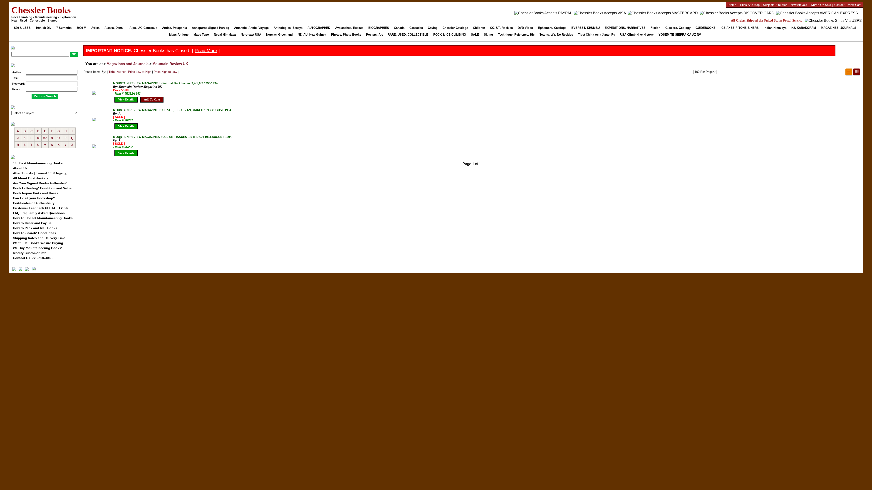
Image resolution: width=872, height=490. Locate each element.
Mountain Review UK (170, 64)
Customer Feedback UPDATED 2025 (40, 208)
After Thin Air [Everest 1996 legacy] (40, 173)
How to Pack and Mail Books (35, 228)
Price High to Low (165, 72)
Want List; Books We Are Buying (38, 243)
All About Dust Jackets (30, 178)
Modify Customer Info (30, 253)
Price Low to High (139, 72)
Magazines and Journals (128, 64)
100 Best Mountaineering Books (38, 163)
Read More (206, 50)
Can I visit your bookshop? (34, 198)
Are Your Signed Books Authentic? (40, 183)
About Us (20, 168)
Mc (45, 138)
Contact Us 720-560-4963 (32, 258)
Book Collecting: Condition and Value (42, 188)
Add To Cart (152, 99)
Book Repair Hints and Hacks (35, 193)
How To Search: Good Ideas (34, 233)
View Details (126, 99)
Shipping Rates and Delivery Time (39, 238)
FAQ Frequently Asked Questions (39, 213)
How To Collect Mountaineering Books (43, 218)
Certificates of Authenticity (33, 203)
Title (112, 72)
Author (121, 72)
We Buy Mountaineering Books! (37, 248)
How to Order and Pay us (32, 223)
